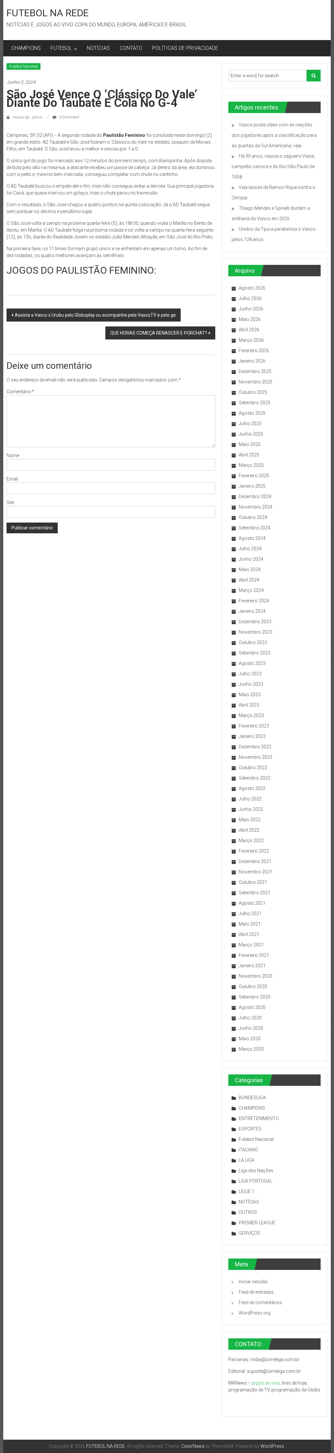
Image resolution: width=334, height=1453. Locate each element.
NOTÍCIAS (98, 48)
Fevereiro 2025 (254, 475)
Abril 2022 (249, 830)
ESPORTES (250, 1128)
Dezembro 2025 (255, 371)
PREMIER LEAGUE (257, 1222)
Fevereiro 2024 (254, 600)
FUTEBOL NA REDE (48, 13)
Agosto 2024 (252, 538)
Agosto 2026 (252, 288)
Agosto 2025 (252, 413)
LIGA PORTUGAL (255, 1181)
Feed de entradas (256, 1292)
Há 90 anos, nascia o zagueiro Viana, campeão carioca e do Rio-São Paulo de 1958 (273, 166)
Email (12, 479)
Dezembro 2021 (255, 861)
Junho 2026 (251, 308)
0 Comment (68, 117)
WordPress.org (254, 1313)
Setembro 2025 (254, 402)
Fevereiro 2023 (254, 725)
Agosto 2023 (252, 663)
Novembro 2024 (255, 507)
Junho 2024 (251, 559)
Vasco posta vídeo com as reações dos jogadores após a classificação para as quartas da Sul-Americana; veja (274, 135)
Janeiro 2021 (252, 965)
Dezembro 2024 (255, 496)
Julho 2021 (250, 913)
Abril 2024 (249, 580)
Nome (13, 455)
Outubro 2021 (253, 882)
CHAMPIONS (26, 48)
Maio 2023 (250, 694)
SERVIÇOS (249, 1233)
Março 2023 (251, 715)
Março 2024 (251, 590)
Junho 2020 (251, 1028)
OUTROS (248, 1212)
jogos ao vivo (266, 1383)
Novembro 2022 (255, 757)
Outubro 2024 (253, 517)
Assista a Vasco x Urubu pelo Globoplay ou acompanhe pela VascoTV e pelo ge (95, 315)
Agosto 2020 (252, 1007)
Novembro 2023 (255, 632)
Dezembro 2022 (255, 746)
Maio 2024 (250, 569)
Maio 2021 (250, 924)
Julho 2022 (250, 798)
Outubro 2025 (253, 392)
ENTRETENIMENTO (259, 1118)
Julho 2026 (250, 298)
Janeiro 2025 (252, 486)
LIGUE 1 (246, 1191)
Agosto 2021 (252, 903)
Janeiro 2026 (252, 361)
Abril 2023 (249, 705)
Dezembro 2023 (255, 621)
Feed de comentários (260, 1302)
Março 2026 (251, 340)
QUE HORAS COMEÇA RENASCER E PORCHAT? (158, 333)
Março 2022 (251, 840)
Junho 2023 (251, 684)
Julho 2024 (250, 548)
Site (10, 502)
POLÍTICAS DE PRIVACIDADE (185, 48)
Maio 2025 (250, 444)
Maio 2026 (250, 319)
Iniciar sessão (253, 1281)
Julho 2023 (250, 673)
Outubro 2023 (253, 642)
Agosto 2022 (252, 788)
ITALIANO (248, 1149)
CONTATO (131, 48)
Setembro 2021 (254, 892)
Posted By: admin (27, 117)
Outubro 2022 (253, 767)
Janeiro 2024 (252, 611)
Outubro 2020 (253, 986)
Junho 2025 (251, 434)
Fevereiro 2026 (254, 350)
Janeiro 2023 (252, 736)
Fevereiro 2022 (254, 851)
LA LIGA (246, 1160)
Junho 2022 (251, 809)
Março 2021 (251, 944)
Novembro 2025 (255, 381)
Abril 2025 (249, 454)
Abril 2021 (249, 934)
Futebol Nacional (23, 66)
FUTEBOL (61, 48)
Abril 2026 (249, 329)
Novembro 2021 (255, 871)
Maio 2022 (250, 819)
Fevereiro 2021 (254, 955)
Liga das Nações (256, 1170)
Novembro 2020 (255, 976)
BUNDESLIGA (252, 1097)
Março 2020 (251, 1049)
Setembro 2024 (254, 527)
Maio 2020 (250, 1038)
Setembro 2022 (254, 778)
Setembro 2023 (254, 652)
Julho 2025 (250, 423)
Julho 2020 (250, 1017)
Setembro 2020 (254, 997)
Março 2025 (251, 465)
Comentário (20, 391)
